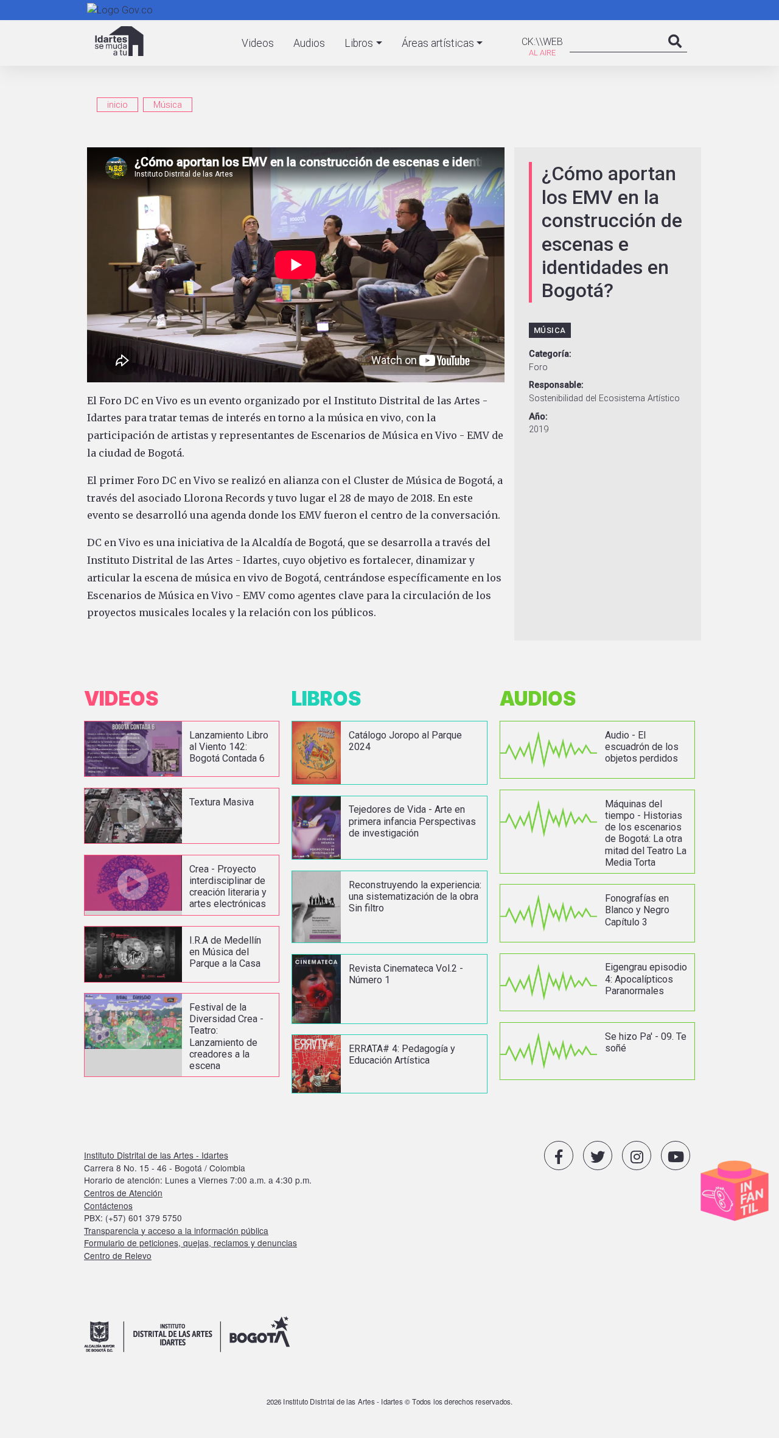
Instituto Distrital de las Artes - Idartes (156, 1155)
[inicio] (119, 41)
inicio (117, 104)
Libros (358, 43)
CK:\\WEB (542, 41)
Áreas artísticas (438, 43)
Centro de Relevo (118, 1255)
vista (182, 749)
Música (167, 104)
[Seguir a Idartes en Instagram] (636, 1155)
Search (675, 53)
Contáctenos (108, 1205)
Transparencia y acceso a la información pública (176, 1230)
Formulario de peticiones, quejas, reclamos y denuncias (190, 1242)
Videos (258, 43)
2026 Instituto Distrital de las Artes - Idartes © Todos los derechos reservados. (390, 1401)
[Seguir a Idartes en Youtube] (675, 1155)
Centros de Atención (123, 1193)
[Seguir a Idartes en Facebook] (558, 1155)
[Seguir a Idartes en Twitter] (597, 1155)
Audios (309, 43)
